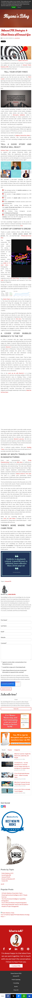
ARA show (19, 462)
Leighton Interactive (23, 60)
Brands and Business (8, 879)
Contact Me (16, 966)
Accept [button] (13, 7)
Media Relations (20, 914)
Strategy (27, 914)
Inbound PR (8, 581)
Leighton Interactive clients (22, 135)
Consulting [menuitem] (16, 983)
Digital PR (13, 914)
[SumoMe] (29, 996)
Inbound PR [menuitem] (16, 976)
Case (4, 518)
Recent (4, 750)
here (21, 225)
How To (3, 914)
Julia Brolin (17, 38)
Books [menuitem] (16, 986)
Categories (17, 750)
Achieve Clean (5, 150)
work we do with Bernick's (16, 373)
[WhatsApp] (24, 996)
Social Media (6, 875)
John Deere (12, 518)
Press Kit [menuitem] (16, 990)
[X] (13, 996)
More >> (3, 916)
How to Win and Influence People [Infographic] (14, 902)
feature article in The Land (23, 473)
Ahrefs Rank (6, 299)
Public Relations (7, 873)
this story (18, 319)
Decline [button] (19, 7)
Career (5, 881)
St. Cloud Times (15, 278)
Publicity (7, 914)
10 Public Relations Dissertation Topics (12, 893)
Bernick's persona (19, 439)
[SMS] (18, 996)
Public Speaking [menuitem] (16, 979)
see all (2, 884)
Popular (10, 750)
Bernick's (8, 347)
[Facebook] (8, 996)
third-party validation (19, 115)
